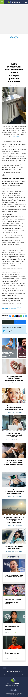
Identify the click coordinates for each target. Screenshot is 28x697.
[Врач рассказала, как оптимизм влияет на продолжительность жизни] (14, 395)
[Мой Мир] (15, 316)
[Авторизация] (26, 2)
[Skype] (23, 316)
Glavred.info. (15, 136)
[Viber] (19, 316)
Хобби (19, 43)
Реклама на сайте (17, 671)
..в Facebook (20, 322)
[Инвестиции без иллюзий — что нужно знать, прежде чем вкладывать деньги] (14, 479)
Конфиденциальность (9, 675)
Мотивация (16, 41)
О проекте (9, 668)
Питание (10, 41)
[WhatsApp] (21, 316)
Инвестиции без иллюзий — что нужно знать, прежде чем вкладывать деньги (14, 491)
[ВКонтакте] (10, 316)
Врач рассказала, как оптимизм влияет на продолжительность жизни (14, 407)
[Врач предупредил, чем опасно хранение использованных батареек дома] (14, 366)
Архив (18, 675)
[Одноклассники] (13, 316)
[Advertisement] (14, 19)
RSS (23, 675)
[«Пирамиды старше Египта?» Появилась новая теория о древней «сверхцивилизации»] (14, 507)
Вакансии (15, 668)
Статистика (9, 671)
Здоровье (23, 41)
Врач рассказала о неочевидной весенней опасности (14, 435)
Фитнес (4, 41)
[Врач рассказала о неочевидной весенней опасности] (14, 423)
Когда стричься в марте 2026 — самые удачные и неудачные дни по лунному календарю (14, 463)
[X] (17, 316)
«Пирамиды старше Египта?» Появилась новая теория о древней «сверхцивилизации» (14, 519)
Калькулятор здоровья (15, 45)
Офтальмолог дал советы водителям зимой (14, 547)
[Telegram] (26, 316)
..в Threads (8, 322)
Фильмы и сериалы (12, 43)
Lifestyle (14, 37)
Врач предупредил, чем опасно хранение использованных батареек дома (14, 379)
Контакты (22, 668)
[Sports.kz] (14, 2)
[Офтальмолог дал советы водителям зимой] (14, 536)
